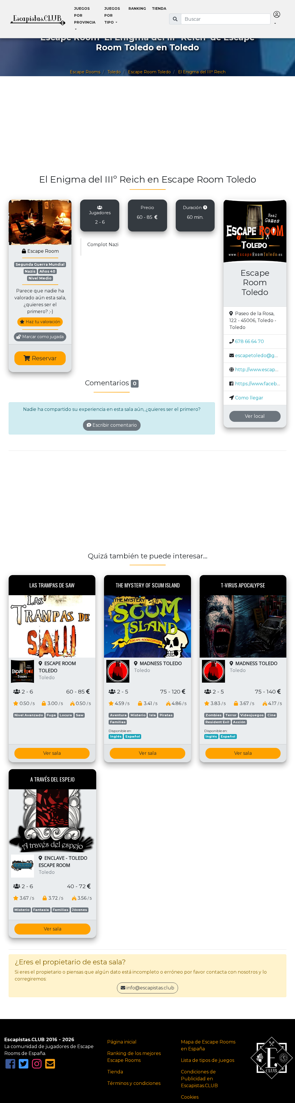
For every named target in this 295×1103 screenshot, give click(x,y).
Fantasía (41, 910)
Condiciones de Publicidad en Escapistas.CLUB (199, 1078)
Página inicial (122, 1042)
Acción (239, 722)
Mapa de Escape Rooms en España (208, 1045)
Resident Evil (217, 722)
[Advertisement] (147, 128)
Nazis (30, 271)
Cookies (189, 1097)
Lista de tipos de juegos (207, 1060)
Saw (79, 715)
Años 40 (47, 271)
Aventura (118, 715)
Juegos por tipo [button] (112, 15)
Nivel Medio (40, 278)
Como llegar (249, 398)
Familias (118, 722)
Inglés (116, 736)
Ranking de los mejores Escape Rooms (134, 1057)
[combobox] (226, 19)
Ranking (137, 8)
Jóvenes (79, 910)
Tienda (159, 8)
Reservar (43, 358)
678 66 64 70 (249, 341)
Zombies (213, 715)
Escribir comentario (114, 425)
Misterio (138, 715)
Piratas (166, 715)
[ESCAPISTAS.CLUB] (38, 19)
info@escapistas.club (150, 988)
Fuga (51, 715)
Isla (152, 715)
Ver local (255, 416)
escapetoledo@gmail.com (265, 355)
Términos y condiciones (133, 1083)
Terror (231, 715)
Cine (271, 715)
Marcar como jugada (42, 336)
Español (132, 736)
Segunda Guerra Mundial (40, 264)
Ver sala (52, 753)
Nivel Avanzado (28, 715)
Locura (66, 715)
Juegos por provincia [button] (84, 15)
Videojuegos (252, 715)
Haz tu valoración (42, 321)
